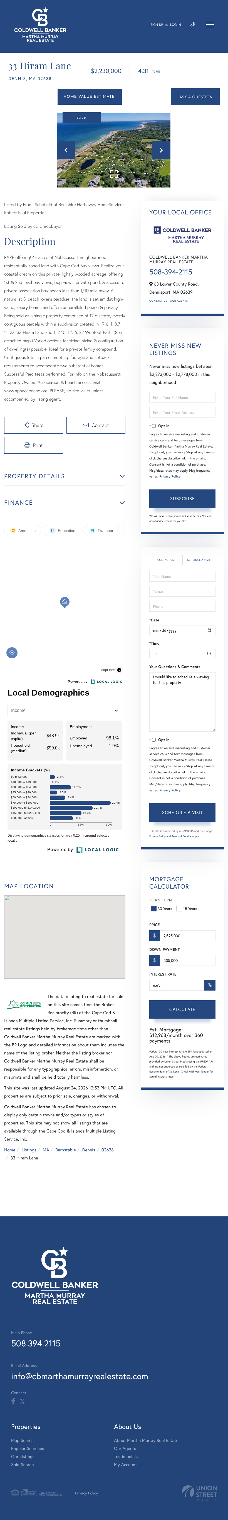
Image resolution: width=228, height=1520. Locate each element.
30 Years (165, 908)
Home (9, 1150)
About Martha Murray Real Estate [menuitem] (146, 1440)
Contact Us (158, 300)
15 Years (190, 908)
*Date (154, 620)
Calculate (182, 1009)
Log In (175, 25)
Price (154, 924)
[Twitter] (22, 1401)
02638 (107, 1150)
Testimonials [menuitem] (126, 1456)
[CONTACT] (195, 96)
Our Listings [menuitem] (22, 1456)
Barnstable (65, 1150)
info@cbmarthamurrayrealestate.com (79, 1376)
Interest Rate (162, 974)
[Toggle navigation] (210, 24)
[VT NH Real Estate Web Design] (199, 1493)
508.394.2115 (36, 1343)
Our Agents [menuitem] (125, 1448)
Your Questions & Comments (174, 666)
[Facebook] (13, 1401)
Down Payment (164, 949)
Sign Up (156, 25)
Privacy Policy (169, 476)
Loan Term (160, 899)
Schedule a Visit (198, 560)
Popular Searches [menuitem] (27, 1448)
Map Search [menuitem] (22, 1440)
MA (46, 1150)
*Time (154, 643)
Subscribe (182, 498)
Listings (29, 1150)
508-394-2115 (170, 272)
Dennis (88, 1150)
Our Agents (179, 300)
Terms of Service (181, 836)
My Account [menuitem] (125, 1465)
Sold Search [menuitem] (22, 1465)
